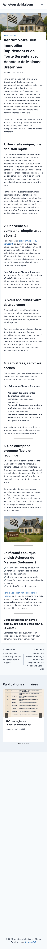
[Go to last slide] (6, 715)
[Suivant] (40, 715)
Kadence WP (30, 942)
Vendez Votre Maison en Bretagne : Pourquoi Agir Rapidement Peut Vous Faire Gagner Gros (35, 659)
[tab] (19, 743)
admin (9, 72)
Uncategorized (10, 35)
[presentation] (23, 703)
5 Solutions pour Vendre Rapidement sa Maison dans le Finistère (12, 656)
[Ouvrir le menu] (42, 4)
